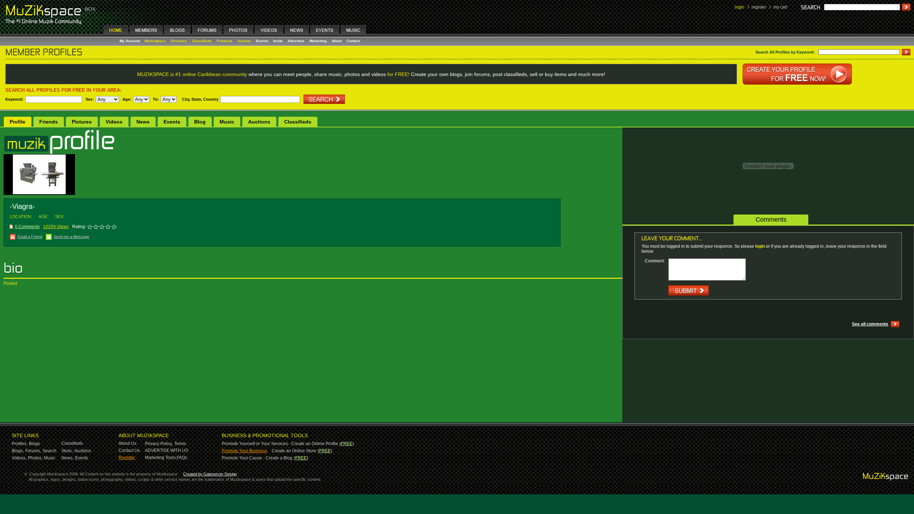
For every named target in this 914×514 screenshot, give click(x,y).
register (759, 7)
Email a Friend (29, 237)
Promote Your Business (244, 450)
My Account (130, 41)
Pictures (82, 122)
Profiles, (19, 443)
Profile (17, 122)
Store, (67, 450)
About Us (127, 443)
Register (127, 457)
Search (262, 41)
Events (172, 122)
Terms (180, 443)
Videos (114, 122)
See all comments (870, 324)
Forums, (33, 450)
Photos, (35, 457)
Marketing (318, 41)
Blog (200, 122)
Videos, (19, 457)
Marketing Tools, (161, 457)
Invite (278, 41)
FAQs (182, 457)
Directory (179, 41)
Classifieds (202, 41)
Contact (353, 41)
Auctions (259, 122)
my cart (780, 7)
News (143, 122)
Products (224, 41)
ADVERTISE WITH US (166, 450)
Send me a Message (71, 237)
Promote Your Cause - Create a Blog (257, 457)
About (337, 41)
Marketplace (155, 41)
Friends (48, 122)
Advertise (296, 41)
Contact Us (129, 450)
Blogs (34, 443)
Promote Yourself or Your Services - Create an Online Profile (280, 443)
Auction (244, 41)
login (739, 7)
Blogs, (18, 450)
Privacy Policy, (159, 443)
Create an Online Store (294, 450)
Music (227, 122)
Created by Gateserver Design (210, 474)
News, (67, 457)
